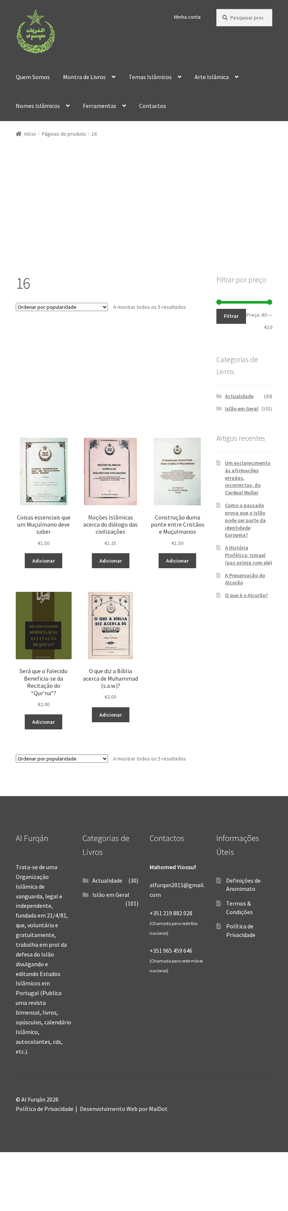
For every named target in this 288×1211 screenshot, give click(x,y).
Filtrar (231, 316)
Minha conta (187, 16)
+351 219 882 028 (171, 913)
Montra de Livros (84, 77)
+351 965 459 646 (171, 950)
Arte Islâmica (212, 77)
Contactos (152, 105)
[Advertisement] (144, 221)
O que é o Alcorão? (246, 595)
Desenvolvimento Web (109, 1108)
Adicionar (43, 560)
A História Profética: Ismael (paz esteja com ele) (248, 555)
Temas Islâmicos (150, 77)
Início (30, 133)
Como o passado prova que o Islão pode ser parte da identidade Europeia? (245, 520)
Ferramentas (99, 105)
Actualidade (239, 396)
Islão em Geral (241, 408)
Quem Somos (33, 77)
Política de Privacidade (45, 1108)
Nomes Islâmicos (38, 105)
